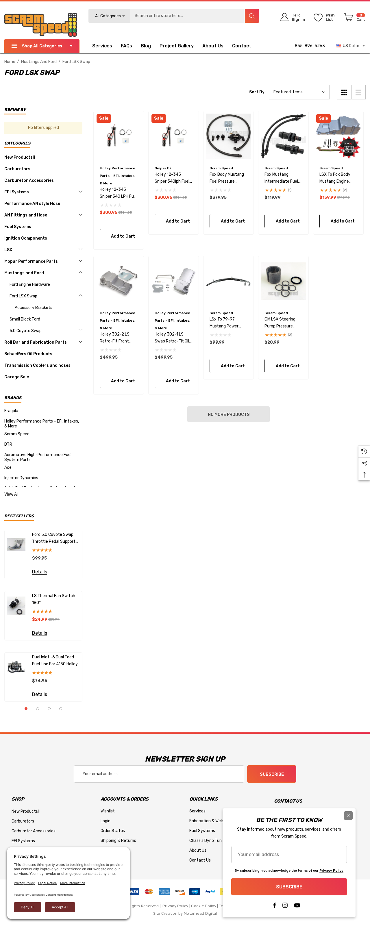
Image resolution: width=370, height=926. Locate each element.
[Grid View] (344, 92)
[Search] (252, 16)
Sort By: (257, 92)
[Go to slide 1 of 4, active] (26, 708)
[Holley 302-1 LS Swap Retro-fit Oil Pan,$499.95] (174, 281)
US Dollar (350, 45)
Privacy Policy (175, 906)
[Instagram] (285, 907)
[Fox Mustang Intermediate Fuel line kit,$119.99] (283, 136)
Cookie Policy (203, 906)
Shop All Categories (42, 46)
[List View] (358, 92)
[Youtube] (297, 907)
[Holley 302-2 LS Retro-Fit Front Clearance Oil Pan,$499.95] (119, 281)
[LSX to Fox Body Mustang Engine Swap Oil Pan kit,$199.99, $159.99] (338, 136)
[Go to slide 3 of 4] (49, 708)
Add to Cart (123, 236)
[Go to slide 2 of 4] (37, 708)
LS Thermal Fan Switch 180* (53, 599)
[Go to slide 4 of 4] (60, 708)
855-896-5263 (310, 45)
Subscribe (272, 774)
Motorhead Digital (200, 913)
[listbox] (299, 92)
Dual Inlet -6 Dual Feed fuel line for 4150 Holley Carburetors (55, 661)
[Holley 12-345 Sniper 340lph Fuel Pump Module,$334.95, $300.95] (174, 136)
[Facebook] (274, 907)
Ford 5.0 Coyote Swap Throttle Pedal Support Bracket (53, 538)
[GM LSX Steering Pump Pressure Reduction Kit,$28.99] (283, 281)
